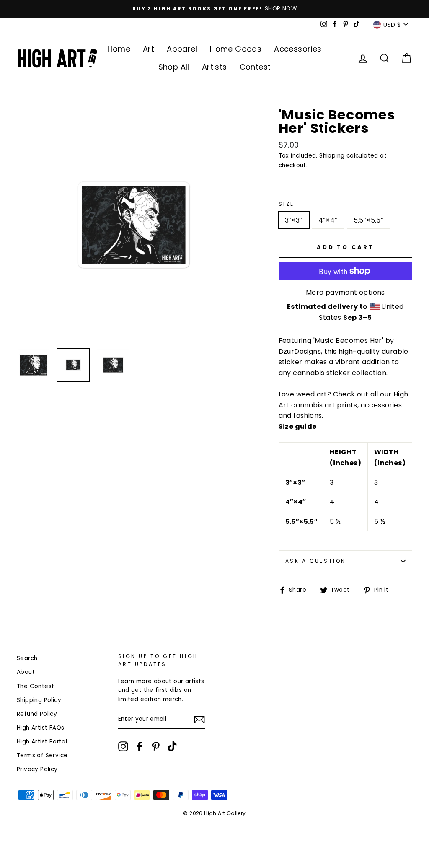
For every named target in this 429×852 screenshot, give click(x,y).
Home (118, 49)
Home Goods (235, 49)
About (26, 672)
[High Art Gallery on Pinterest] (156, 746)
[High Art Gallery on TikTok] (172, 746)
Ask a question (315, 561)
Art (148, 49)
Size (287, 203)
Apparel (182, 49)
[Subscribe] (199, 719)
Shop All (173, 67)
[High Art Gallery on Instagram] (123, 746)
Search (27, 658)
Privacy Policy (37, 769)
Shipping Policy (39, 700)
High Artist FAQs (40, 728)
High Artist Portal (42, 742)
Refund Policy (37, 714)
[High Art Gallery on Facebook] (139, 746)
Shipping (331, 156)
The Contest (35, 686)
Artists (214, 67)
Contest (255, 67)
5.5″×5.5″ (369, 220)
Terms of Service (42, 755)
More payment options (345, 292)
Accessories (297, 49)
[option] (214, 8)
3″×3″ (293, 220)
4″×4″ (328, 220)
